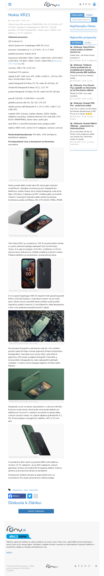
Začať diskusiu (36, 511)
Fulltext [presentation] (89, 15)
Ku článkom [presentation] (76, 43)
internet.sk (24, 566)
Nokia (26, 490)
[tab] (77, 15)
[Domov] (52, 4)
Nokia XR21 (33, 490)
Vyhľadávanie (94, 19)
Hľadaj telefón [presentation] (77, 15)
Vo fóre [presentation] (87, 43)
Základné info (17, 490)
